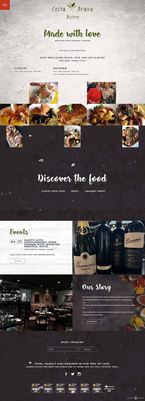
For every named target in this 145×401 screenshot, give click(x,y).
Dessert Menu (95, 191)
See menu (17, 261)
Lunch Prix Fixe (53, 191)
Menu (5, 5)
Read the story (92, 321)
